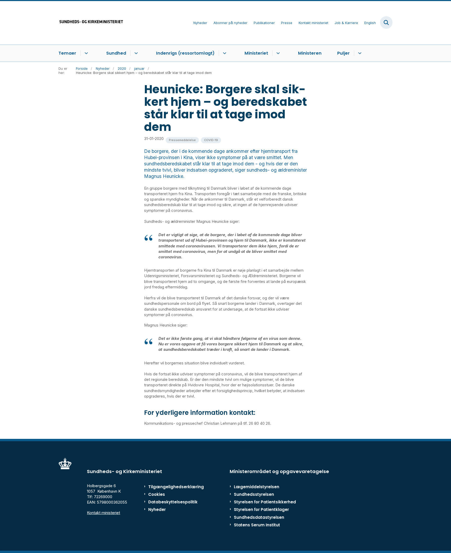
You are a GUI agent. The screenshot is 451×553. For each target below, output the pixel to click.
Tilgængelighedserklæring (170, 487)
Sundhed (116, 53)
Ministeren (310, 53)
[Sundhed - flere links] (135, 53)
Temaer (67, 53)
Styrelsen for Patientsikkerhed (265, 502)
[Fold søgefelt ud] (386, 22)
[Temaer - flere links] (85, 53)
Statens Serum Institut (257, 525)
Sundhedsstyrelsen (254, 494)
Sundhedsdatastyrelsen (259, 517)
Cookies (156, 494)
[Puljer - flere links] (359, 53)
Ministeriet (256, 53)
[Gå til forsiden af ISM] (91, 22)
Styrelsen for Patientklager (261, 509)
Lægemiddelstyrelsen (256, 487)
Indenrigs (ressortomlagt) (185, 53)
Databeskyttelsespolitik (170, 502)
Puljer (343, 53)
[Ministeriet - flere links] (277, 53)
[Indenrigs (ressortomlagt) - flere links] (224, 53)
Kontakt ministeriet (103, 512)
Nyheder (157, 509)
